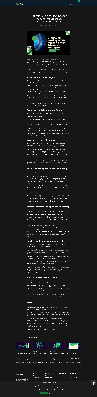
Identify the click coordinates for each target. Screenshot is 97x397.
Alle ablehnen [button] (53, 392)
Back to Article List (49, 12)
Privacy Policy (48, 388)
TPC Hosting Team (46, 25)
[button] (48, 395)
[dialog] (48, 389)
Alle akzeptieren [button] (44, 392)
